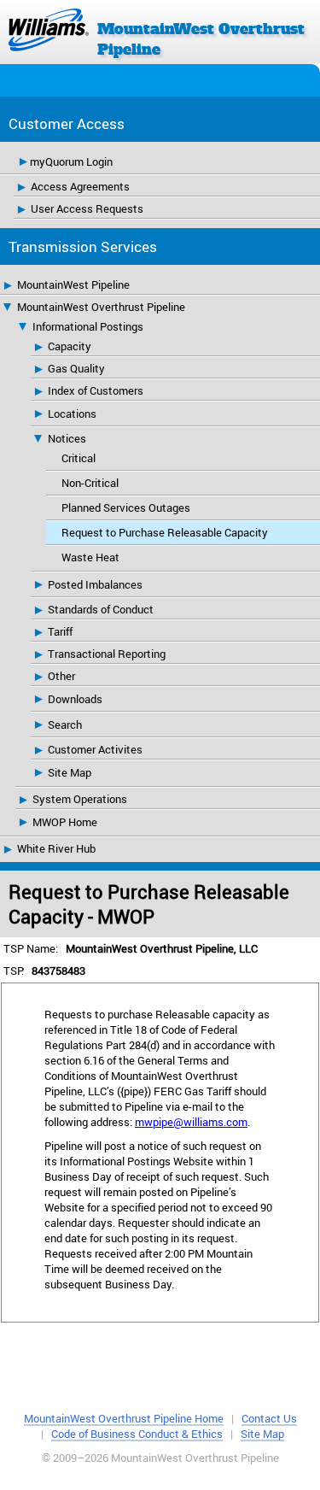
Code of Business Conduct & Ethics (137, 1433)
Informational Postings (87, 326)
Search (65, 724)
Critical (78, 458)
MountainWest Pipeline (73, 284)
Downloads (75, 699)
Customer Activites (95, 749)
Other (61, 675)
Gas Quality (76, 368)
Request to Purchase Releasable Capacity (164, 532)
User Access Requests (87, 208)
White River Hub (56, 848)
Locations (72, 413)
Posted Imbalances (95, 584)
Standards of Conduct (101, 609)
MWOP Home (64, 822)
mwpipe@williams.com (191, 1121)
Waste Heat (90, 557)
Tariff (60, 631)
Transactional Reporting (107, 653)
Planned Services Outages (125, 507)
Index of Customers (95, 390)
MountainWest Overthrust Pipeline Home (124, 1418)
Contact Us (269, 1418)
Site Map (69, 772)
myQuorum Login (71, 161)
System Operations (79, 799)
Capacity (69, 346)
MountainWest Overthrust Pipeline (101, 306)
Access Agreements (80, 186)
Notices (67, 438)
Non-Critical (90, 482)
